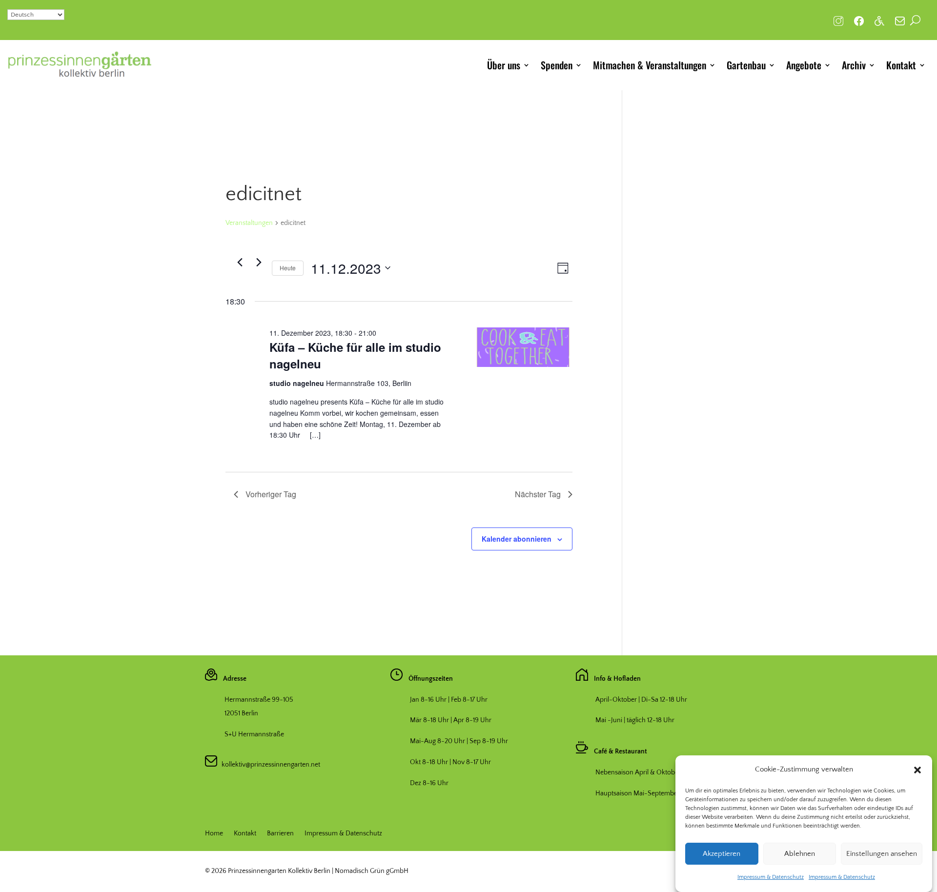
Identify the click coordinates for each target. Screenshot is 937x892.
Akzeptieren (721, 854)
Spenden (556, 65)
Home (214, 833)
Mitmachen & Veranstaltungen (649, 65)
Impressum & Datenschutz (770, 877)
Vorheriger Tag (270, 494)
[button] (917, 770)
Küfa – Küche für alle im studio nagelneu (355, 355)
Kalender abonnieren (516, 539)
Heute (288, 268)
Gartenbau (746, 65)
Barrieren (280, 833)
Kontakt (901, 65)
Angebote (803, 65)
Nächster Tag (538, 494)
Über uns (503, 65)
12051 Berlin (241, 713)
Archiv (854, 65)
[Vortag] (239, 262)
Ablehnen (799, 854)
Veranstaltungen (249, 223)
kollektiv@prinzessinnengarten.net (268, 765)
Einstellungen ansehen (881, 854)
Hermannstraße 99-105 (258, 700)
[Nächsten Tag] (259, 262)
